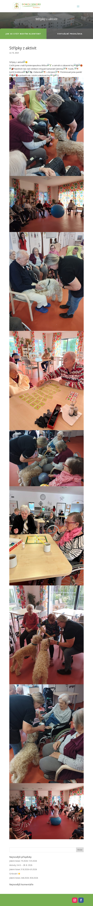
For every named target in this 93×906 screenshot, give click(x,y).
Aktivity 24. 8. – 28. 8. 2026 (20, 865)
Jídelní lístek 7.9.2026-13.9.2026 (23, 861)
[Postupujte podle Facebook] (81, 900)
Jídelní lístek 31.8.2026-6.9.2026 (23, 869)
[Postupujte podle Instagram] (74, 900)
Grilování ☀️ (14, 873)
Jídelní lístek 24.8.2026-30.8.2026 (23, 878)
